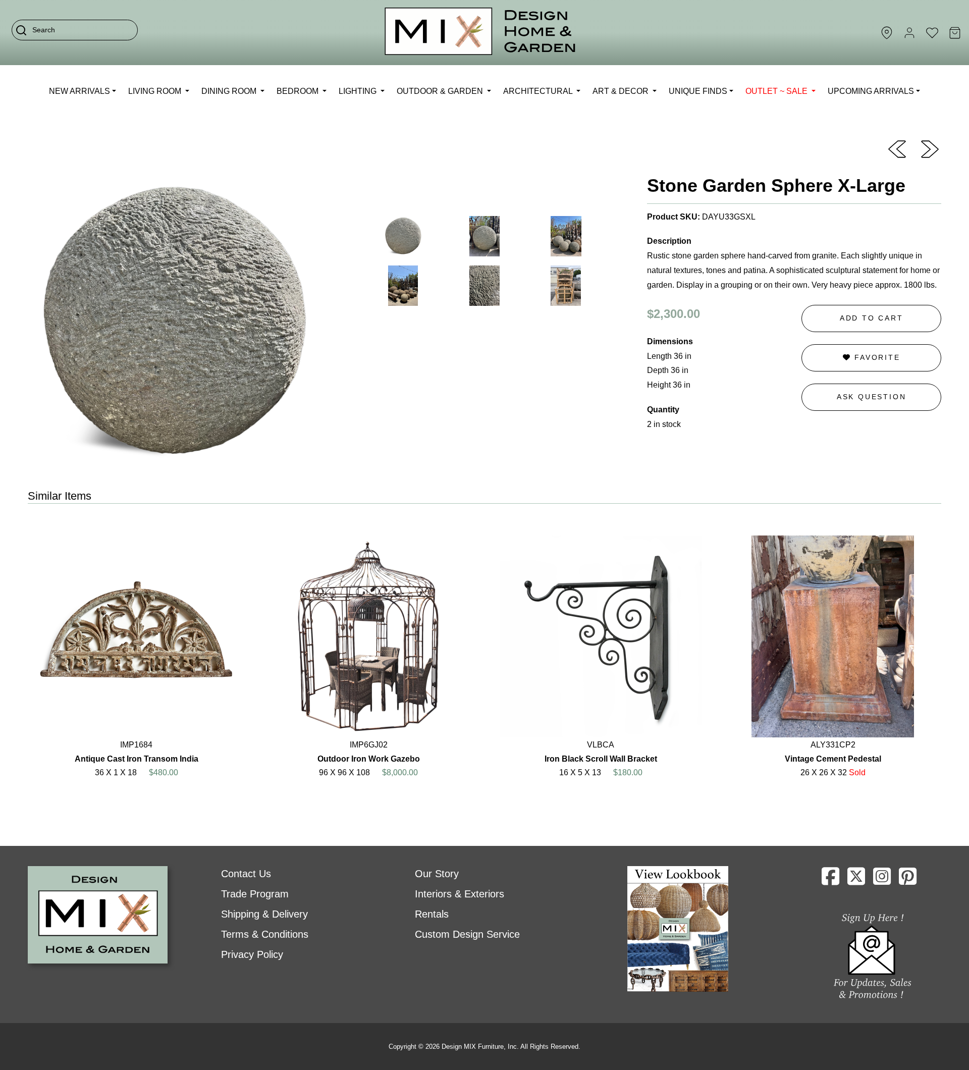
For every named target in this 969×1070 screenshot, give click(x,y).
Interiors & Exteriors (459, 893)
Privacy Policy (252, 954)
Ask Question (871, 397)
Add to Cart (871, 318)
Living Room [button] (155, 91)
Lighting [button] (359, 91)
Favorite (875, 357)
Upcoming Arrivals (871, 91)
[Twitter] (856, 880)
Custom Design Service (467, 934)
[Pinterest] (908, 880)
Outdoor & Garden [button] (441, 91)
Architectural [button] (538, 91)
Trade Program (255, 893)
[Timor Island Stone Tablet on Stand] (930, 148)
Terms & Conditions (264, 934)
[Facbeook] (830, 880)
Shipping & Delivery (264, 914)
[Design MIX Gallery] (480, 33)
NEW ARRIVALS (79, 91)
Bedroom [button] (298, 91)
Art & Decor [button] (622, 91)
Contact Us (246, 873)
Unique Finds (698, 91)
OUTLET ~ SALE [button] (777, 91)
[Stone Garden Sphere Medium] (897, 148)
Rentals (432, 914)
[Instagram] (882, 880)
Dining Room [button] (229, 91)
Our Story (437, 873)
